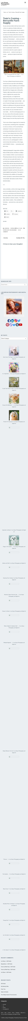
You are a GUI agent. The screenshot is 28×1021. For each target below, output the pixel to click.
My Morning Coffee (4, 986)
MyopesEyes (3, 963)
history (4, 1007)
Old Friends (9, 961)
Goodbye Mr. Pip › (20, 237)
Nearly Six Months (4, 991)
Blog (5, 1012)
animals (4, 1004)
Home (13, 1012)
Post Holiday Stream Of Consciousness (9, 994)
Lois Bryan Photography (5, 3)
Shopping (17, 1012)
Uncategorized (13, 230)
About (2, 1012)
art (8, 230)
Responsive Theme (23, 1017)
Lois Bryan (3, 961)
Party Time (3, 989)
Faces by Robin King (5, 966)
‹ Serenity (5, 237)
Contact (9, 1012)
